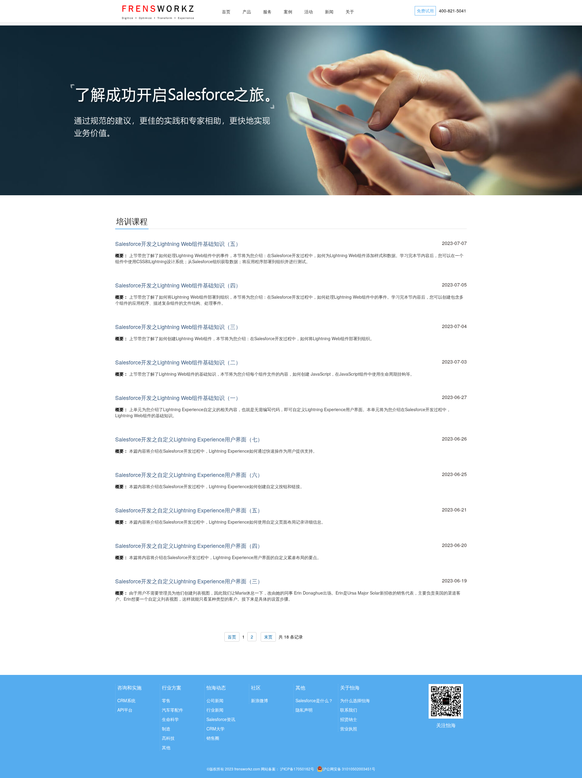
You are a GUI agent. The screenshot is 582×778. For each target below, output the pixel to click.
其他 (166, 747)
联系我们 (348, 710)
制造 (166, 729)
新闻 (329, 11)
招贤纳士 (348, 719)
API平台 (124, 710)
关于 (350, 11)
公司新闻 (214, 700)
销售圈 (212, 738)
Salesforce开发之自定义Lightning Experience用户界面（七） (189, 439)
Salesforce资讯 (220, 719)
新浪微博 (259, 700)
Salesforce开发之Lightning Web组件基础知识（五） (178, 243)
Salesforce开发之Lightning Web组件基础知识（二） (178, 362)
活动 (308, 11)
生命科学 (170, 719)
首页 (226, 11)
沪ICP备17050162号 (297, 768)
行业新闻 (214, 710)
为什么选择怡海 (355, 700)
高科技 (168, 738)
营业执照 (348, 729)
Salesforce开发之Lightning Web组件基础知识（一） (178, 397)
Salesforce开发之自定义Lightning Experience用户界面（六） (189, 474)
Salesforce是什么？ (314, 700)
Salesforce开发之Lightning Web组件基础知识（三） (178, 326)
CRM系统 (126, 700)
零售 (166, 700)
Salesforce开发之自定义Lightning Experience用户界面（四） (189, 545)
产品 (246, 11)
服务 (267, 11)
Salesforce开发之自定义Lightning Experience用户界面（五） (189, 510)
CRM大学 (215, 729)
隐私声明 (304, 710)
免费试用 (425, 11)
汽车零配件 (172, 710)
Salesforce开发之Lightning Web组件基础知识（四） (178, 285)
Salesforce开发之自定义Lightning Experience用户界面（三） (189, 581)
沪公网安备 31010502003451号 (349, 768)
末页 (268, 637)
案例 (288, 11)
